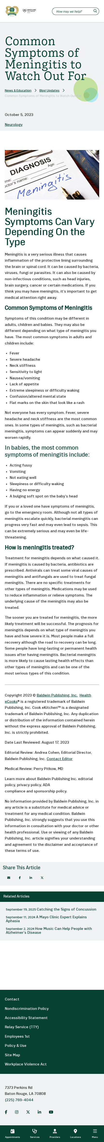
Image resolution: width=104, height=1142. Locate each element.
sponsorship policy (50, 791)
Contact (12, 999)
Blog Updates (49, 91)
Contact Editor (60, 759)
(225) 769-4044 (19, 1100)
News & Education (18, 91)
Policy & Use (15, 1046)
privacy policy (29, 785)
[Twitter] (28, 1112)
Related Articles (16, 896)
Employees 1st (17, 1037)
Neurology (13, 125)
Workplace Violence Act (26, 1064)
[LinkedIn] (39, 1112)
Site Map (12, 1055)
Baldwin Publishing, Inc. (57, 695)
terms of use (27, 851)
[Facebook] (20, 878)
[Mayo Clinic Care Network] (28, 11)
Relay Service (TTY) (22, 1027)
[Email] (9, 878)
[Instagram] (16, 1112)
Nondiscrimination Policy (27, 1009)
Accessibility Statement (26, 1018)
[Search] (96, 11)
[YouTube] (51, 1112)
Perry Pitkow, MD (48, 769)
